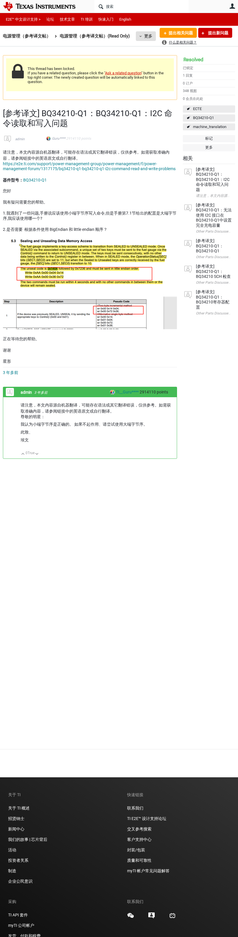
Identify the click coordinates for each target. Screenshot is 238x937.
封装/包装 (136, 850)
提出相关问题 (181, 32)
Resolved (193, 59)
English (125, 19)
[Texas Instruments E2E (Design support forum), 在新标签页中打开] (151, 917)
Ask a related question (123, 73)
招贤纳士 (16, 818)
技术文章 (67, 19)
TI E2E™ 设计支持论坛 (146, 818)
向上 (23, 454)
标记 (209, 138)
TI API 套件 (18, 915)
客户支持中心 (139, 839)
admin (20, 139)
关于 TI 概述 (19, 808)
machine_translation (209, 127)
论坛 (50, 19)
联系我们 (135, 808)
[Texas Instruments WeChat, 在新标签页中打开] (130, 917)
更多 (148, 36)
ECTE (197, 109)
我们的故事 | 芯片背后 (27, 839)
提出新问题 (217, 32)
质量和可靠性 (139, 860)
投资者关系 (18, 860)
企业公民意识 (20, 881)
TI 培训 (87, 19)
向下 (37, 454)
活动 (12, 850)
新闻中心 (16, 829)
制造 (12, 870)
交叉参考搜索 (139, 829)
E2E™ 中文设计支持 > (23, 19)
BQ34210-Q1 (203, 118)
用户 (232, 6)
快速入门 (105, 19)
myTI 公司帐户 (21, 925)
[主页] (43, 6)
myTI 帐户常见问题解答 (148, 870)
